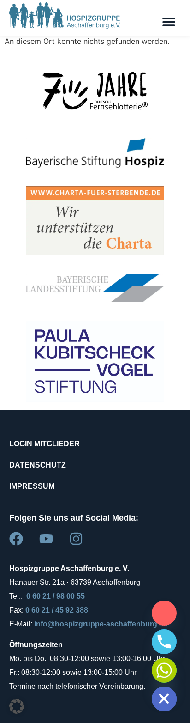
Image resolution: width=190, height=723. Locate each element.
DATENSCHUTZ (37, 465)
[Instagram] (76, 539)
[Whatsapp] (164, 670)
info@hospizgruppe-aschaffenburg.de (101, 624)
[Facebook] (16, 539)
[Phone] (164, 641)
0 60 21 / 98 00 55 (55, 596)
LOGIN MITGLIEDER (44, 444)
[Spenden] (164, 613)
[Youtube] (46, 539)
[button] (168, 21)
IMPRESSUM (31, 486)
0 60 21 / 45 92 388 (56, 610)
